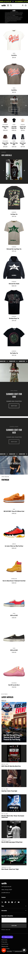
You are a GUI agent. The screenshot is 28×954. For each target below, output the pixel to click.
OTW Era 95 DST (14, 615)
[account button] (23, 5)
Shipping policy (4, 946)
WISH (14, 53)
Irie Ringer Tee (14, 214)
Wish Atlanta (9, 951)
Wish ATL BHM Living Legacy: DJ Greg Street (11, 842)
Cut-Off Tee (14, 55)
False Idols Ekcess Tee (14, 127)
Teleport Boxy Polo (5, 127)
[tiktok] (15, 902)
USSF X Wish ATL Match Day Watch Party (11, 766)
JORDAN (14, 544)
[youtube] (18, 902)
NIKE (14, 509)
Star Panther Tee (14, 353)
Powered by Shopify (18, 951)
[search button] (11, 5)
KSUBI (14, 124)
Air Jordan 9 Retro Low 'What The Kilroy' (14, 546)
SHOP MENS (14, 370)
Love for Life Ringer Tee (23, 127)
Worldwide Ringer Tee (14, 318)
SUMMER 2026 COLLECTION (14, 401)
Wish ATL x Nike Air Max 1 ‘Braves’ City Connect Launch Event (12, 816)
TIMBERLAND (14, 578)
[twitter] (2, 902)
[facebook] (5, 902)
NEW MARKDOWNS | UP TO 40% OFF (11, 1)
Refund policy (4, 940)
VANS (14, 613)
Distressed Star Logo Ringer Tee (14, 249)
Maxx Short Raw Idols (14, 143)
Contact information (5, 948)
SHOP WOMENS (14, 463)
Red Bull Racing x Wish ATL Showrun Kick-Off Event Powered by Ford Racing (13, 737)
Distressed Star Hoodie (14, 283)
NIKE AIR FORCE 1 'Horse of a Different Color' (14, 511)
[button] (3, 105)
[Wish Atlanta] (3, 5)
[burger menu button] (8, 5)
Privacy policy (4, 942)
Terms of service (4, 944)
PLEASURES (5, 124)
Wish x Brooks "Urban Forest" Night (10, 869)
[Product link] (14, 43)
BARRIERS (14, 212)
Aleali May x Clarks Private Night (9, 791)
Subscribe (14, 925)
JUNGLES (23, 124)
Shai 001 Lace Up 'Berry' (14, 685)
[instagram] (12, 902)
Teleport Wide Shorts (5, 143)
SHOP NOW (14, 109)
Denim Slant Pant (23, 143)
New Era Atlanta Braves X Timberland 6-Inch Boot (14, 580)
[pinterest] (8, 902)
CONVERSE (14, 683)
